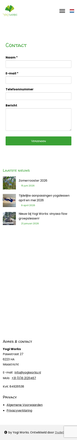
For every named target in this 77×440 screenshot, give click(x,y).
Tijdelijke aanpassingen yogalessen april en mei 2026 (44, 197)
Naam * (12, 57)
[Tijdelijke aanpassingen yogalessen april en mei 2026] (9, 200)
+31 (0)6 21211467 (24, 378)
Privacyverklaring (19, 410)
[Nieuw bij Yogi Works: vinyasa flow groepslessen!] (9, 218)
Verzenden (38, 141)
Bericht (11, 105)
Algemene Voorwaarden (25, 405)
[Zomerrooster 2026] (9, 182)
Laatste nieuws (16, 170)
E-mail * (12, 73)
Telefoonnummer (19, 89)
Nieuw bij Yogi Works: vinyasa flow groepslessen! (43, 216)
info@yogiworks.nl (28, 372)
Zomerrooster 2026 (33, 180)
